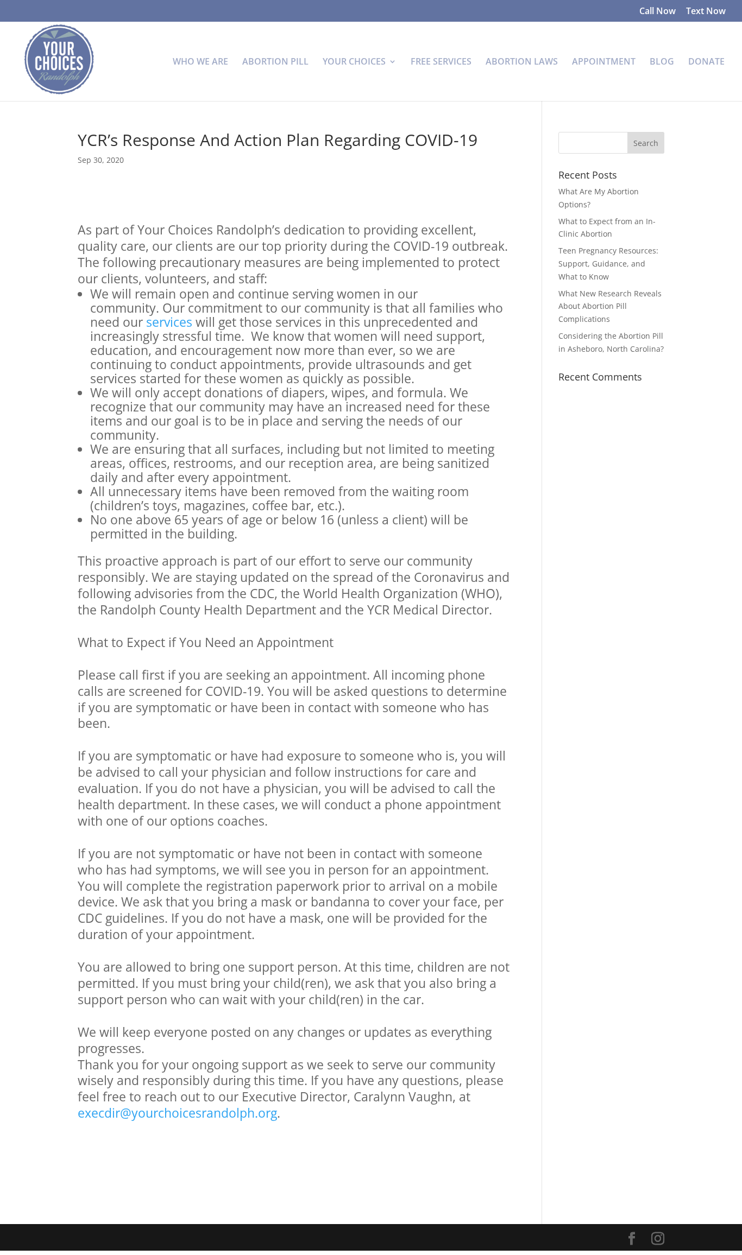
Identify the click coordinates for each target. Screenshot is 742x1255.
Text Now (706, 12)
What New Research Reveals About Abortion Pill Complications (610, 306)
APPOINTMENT (604, 62)
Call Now (657, 12)
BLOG (662, 62)
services (169, 322)
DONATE (706, 62)
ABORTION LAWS (522, 62)
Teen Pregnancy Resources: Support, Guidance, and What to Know (608, 263)
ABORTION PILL (275, 62)
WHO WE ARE (200, 62)
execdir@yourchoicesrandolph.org (177, 1112)
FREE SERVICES (441, 62)
